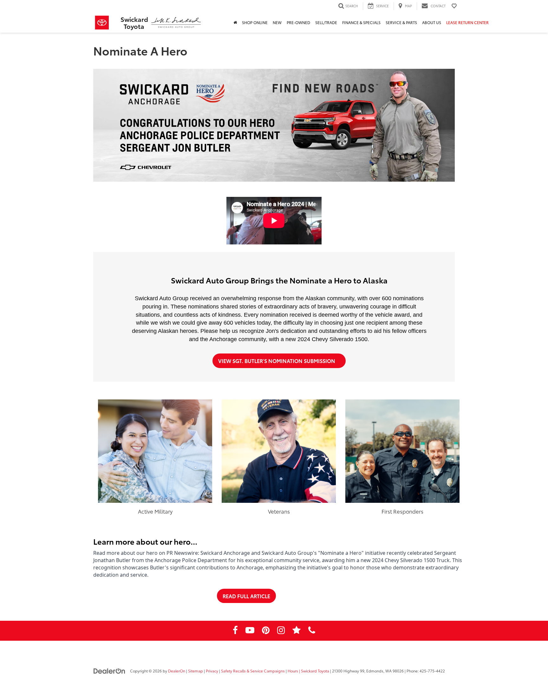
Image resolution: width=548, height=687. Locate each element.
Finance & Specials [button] (361, 22)
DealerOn (176, 670)
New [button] (277, 22)
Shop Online (255, 22)
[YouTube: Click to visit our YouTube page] (249, 631)
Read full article (246, 596)
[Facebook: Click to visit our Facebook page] (235, 631)
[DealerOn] (109, 670)
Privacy (212, 670)
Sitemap (195, 670)
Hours (293, 670)
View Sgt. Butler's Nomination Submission (277, 360)
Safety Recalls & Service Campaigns (253, 670)
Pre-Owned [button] (298, 22)
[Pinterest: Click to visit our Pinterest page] (266, 631)
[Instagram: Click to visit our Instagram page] (281, 631)
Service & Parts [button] (401, 22)
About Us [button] (431, 22)
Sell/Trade (326, 22)
